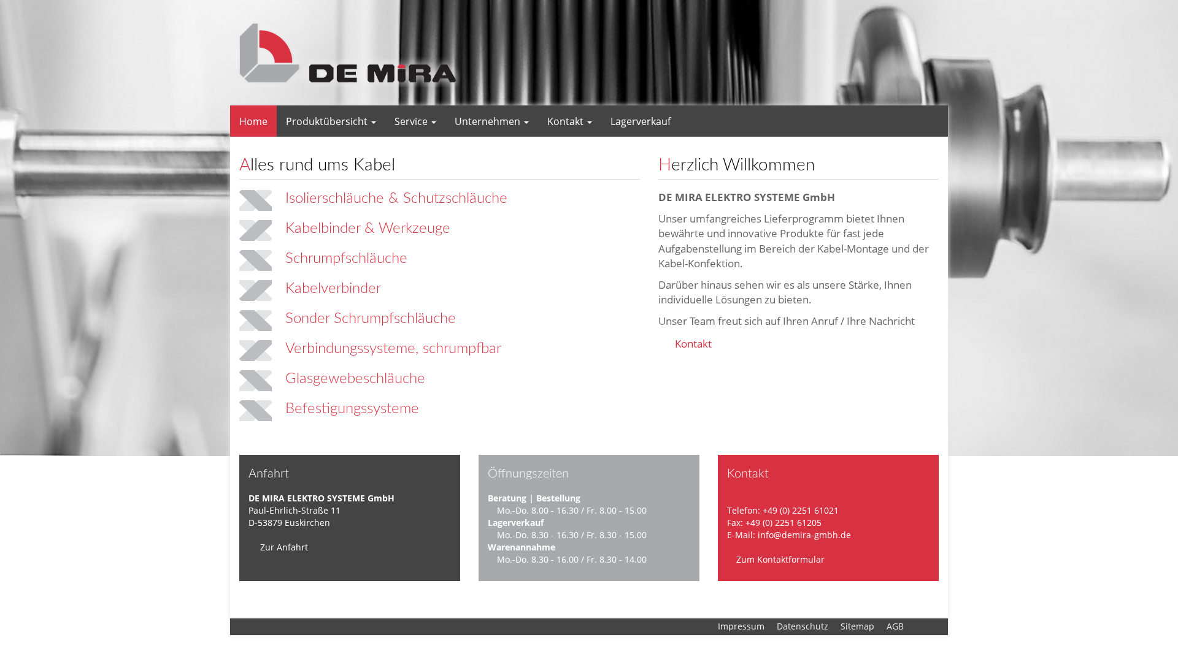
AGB (895, 626)
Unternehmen (489, 121)
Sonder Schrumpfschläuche (370, 318)
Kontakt (566, 121)
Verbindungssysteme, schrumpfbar (393, 348)
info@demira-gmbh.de (804, 535)
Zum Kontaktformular (779, 559)
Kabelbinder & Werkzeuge (367, 228)
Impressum (741, 626)
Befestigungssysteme (352, 408)
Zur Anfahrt (283, 547)
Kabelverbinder (333, 288)
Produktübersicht (328, 121)
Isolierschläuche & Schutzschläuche (396, 198)
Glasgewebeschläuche (355, 378)
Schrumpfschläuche (346, 258)
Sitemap (857, 626)
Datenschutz (802, 626)
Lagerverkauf (640, 121)
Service (412, 121)
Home (253, 121)
